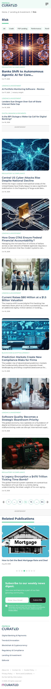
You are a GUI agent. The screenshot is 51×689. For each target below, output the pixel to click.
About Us (5, 670)
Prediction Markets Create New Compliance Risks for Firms (22, 358)
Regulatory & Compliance (13, 67)
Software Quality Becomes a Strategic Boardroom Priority (20, 418)
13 (20, 502)
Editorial (5, 660)
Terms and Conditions (24, 673)
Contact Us (16, 670)
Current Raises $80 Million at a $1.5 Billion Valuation (24, 299)
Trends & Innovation (10, 640)
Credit (11, 29)
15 (31, 502)
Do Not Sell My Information (12, 677)
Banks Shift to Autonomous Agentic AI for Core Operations (22, 73)
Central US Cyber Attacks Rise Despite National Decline (21, 179)
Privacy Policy (7, 673)
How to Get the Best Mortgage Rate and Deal (25, 560)
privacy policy (13, 610)
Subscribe (37, 600)
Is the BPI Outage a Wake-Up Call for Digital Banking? (24, 117)
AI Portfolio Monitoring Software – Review (23, 89)
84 (42, 502)
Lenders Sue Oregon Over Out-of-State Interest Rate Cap (21, 102)
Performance (36, 29)
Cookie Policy (29, 670)
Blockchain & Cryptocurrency (15, 353)
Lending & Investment (20, 12)
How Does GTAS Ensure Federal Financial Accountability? (22, 239)
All (4, 29)
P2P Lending (22, 29)
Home (4, 12)
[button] (17, 571)
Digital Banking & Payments (14, 113)
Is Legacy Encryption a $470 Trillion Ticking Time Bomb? (24, 478)
